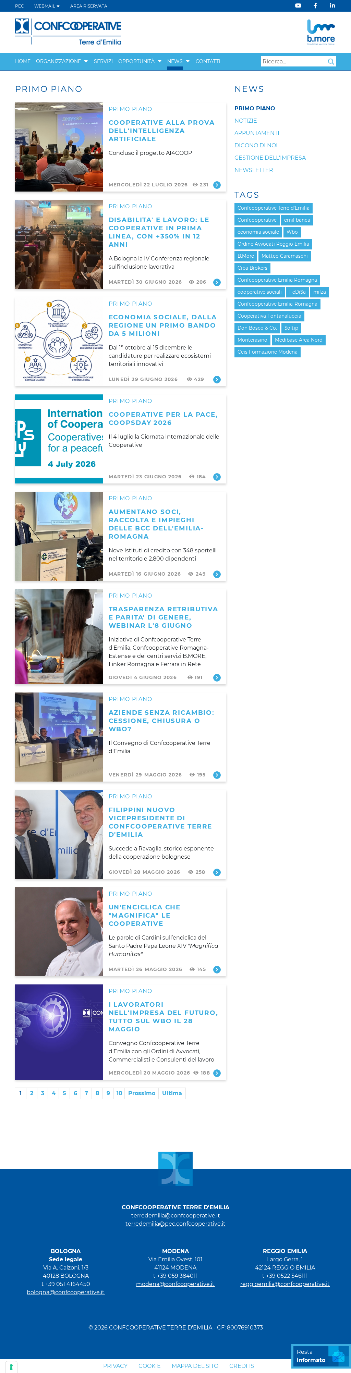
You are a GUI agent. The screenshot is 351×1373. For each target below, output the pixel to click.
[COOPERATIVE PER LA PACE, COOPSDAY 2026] (59, 438)
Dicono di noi (256, 145)
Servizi (103, 61)
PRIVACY (115, 1366)
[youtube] (298, 5)
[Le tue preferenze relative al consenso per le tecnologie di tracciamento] (11, 1367)
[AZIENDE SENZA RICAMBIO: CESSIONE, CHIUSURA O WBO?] (59, 737)
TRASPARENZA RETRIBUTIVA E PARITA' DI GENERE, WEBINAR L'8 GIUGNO (163, 617)
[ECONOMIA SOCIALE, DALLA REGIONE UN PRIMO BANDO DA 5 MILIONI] (59, 341)
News (175, 61)
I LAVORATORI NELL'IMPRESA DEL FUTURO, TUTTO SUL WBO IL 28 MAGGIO (163, 1017)
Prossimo (141, 1093)
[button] (86, 61)
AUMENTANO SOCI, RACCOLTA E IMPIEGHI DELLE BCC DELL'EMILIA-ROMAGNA (156, 524)
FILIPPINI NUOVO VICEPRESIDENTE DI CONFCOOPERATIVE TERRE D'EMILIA (161, 822)
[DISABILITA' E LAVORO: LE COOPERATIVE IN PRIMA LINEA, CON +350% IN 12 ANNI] (59, 244)
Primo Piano (131, 109)
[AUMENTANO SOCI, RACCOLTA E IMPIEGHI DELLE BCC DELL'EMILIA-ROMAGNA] (59, 536)
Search (331, 61)
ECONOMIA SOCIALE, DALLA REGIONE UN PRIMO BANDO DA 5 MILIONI (163, 325)
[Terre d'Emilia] (68, 31)
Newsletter (253, 170)
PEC (19, 6)
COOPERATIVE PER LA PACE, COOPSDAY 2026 (163, 418)
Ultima (172, 1093)
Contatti (208, 61)
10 (119, 1093)
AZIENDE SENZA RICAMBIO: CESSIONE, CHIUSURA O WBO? (162, 721)
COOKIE (149, 1366)
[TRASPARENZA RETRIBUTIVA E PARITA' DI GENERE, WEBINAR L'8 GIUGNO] (59, 636)
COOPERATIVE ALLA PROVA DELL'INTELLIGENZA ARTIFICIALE (162, 131)
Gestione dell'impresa (270, 158)
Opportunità (136, 61)
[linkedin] (332, 5)
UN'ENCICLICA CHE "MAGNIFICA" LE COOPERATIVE (145, 915)
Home (23, 61)
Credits (241, 1366)
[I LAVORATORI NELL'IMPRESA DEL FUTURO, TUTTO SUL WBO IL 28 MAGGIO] (59, 1032)
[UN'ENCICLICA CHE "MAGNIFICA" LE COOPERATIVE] (59, 931)
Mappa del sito (195, 1366)
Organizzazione (58, 61)
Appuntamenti (256, 133)
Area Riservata (88, 6)
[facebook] (315, 5)
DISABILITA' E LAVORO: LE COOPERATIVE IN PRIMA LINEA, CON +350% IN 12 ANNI (159, 232)
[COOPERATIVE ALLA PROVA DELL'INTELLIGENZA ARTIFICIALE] (59, 147)
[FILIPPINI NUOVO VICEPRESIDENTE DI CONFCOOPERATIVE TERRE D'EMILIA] (59, 834)
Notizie (245, 121)
